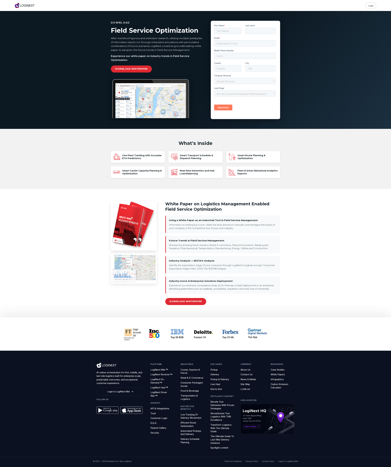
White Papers (278, 374)
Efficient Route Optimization (188, 424)
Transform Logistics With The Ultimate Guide (221, 428)
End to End (216, 389)
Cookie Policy (268, 461)
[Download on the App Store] (132, 410)
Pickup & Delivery (219, 379)
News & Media (248, 379)
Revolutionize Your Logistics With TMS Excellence (220, 417)
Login (371, 5)
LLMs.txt (245, 389)
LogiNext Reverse (161, 374)
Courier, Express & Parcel (190, 371)
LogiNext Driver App (158, 394)
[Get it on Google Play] (108, 410)
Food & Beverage (190, 390)
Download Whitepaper (131, 68)
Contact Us (246, 374)
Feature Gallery (158, 427)
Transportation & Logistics (189, 397)
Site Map (245, 384)
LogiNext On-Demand (157, 381)
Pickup (214, 369)
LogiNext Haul (159, 387)
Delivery (214, 374)
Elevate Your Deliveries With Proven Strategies (222, 405)
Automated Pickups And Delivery (191, 432)
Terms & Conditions (233, 461)
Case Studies (278, 369)
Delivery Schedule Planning (190, 441)
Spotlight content (219, 447)
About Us (245, 369)
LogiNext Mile (159, 369)
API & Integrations (159, 408)
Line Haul (215, 384)
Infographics (277, 379)
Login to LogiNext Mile (288, 461)
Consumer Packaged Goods (192, 384)
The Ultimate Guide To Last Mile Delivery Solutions (222, 439)
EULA (153, 423)
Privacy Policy (252, 461)
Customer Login (158, 418)
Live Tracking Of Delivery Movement (191, 416)
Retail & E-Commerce (192, 377)
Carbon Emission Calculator (279, 386)
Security (154, 432)
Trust (153, 413)
